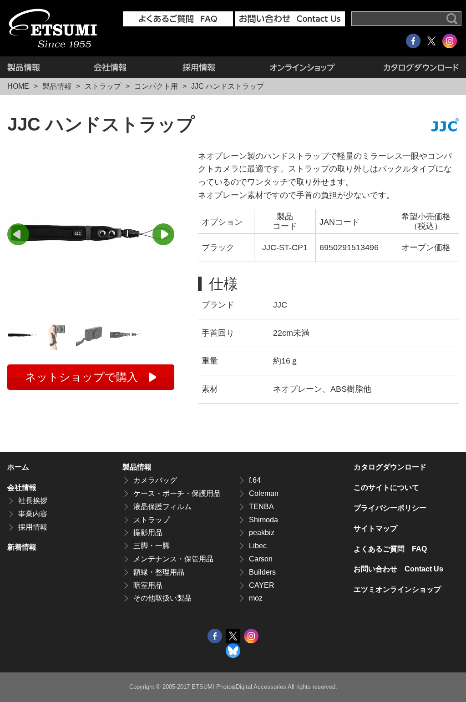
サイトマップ (375, 528)
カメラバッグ (155, 480)
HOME (18, 86)
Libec (258, 546)
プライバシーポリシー (390, 508)
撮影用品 (147, 532)
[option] (90, 233)
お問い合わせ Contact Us (398, 569)
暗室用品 (147, 585)
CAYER (261, 585)
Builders (262, 572)
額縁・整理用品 (158, 572)
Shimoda (263, 520)
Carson (261, 559)
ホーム (18, 467)
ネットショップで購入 (81, 377)
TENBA (261, 506)
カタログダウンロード (410, 67)
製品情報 (36, 67)
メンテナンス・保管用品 (173, 559)
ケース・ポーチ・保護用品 (177, 493)
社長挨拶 (32, 501)
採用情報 (198, 67)
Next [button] (163, 234)
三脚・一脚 (151, 546)
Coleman (264, 493)
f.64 (255, 480)
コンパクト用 (156, 86)
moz (256, 598)
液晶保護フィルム (162, 506)
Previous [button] (18, 234)
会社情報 (110, 67)
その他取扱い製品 (162, 598)
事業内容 (32, 514)
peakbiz (261, 532)
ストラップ (103, 86)
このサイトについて (386, 487)
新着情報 (21, 547)
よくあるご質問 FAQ (390, 549)
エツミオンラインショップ (302, 67)
